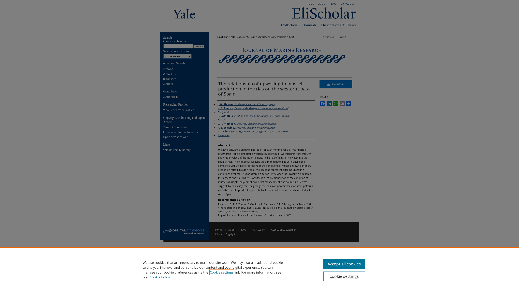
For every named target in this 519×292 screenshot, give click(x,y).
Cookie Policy (160, 277)
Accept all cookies (344, 264)
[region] (259, 269)
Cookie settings (222, 272)
